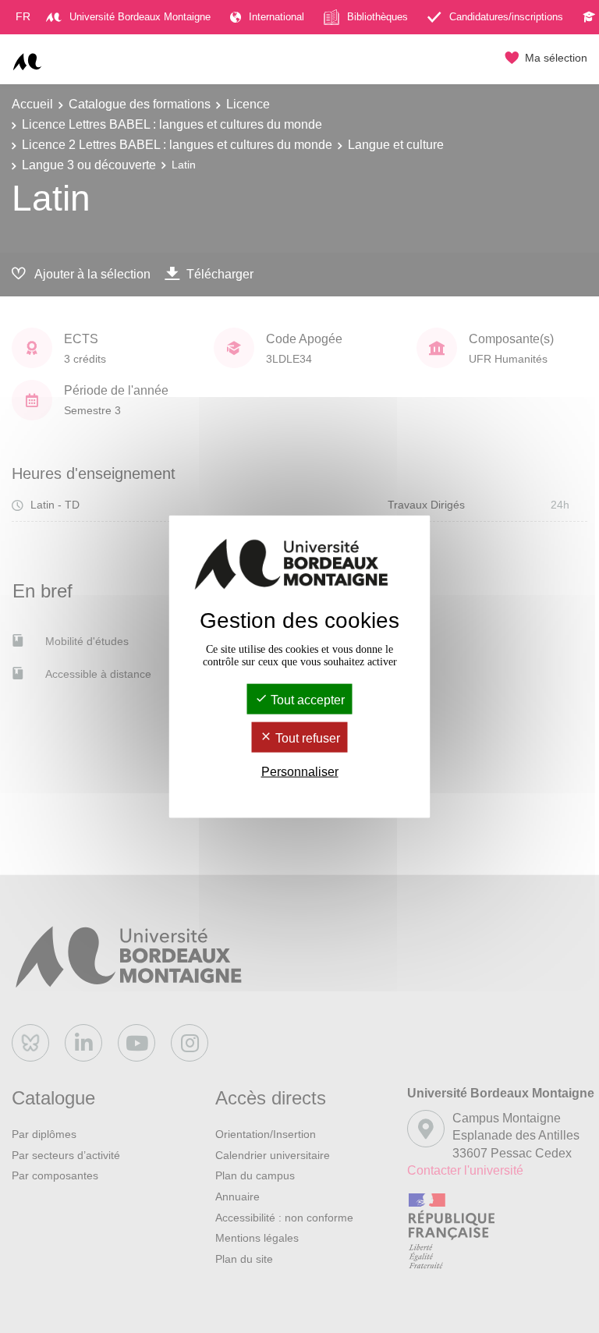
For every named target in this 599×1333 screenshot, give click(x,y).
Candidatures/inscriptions (506, 17)
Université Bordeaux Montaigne (140, 17)
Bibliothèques (377, 17)
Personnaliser (299, 771)
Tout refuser (306, 738)
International (276, 17)
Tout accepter (306, 699)
